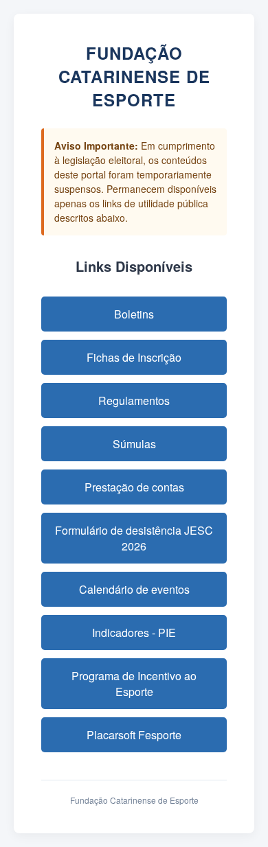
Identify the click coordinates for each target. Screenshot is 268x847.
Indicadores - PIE (134, 632)
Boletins (134, 314)
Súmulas (134, 444)
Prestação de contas (134, 487)
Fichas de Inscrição (134, 357)
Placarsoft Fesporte (134, 735)
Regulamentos (134, 400)
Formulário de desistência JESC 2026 (134, 538)
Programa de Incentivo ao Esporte (134, 683)
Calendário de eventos (134, 589)
